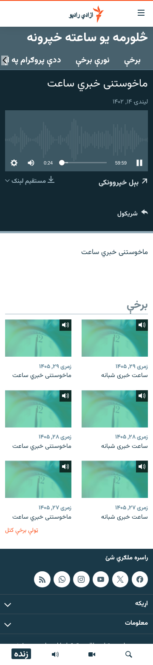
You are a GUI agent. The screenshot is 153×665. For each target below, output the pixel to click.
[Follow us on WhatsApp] (62, 579)
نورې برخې (93, 60)
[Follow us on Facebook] (140, 579)
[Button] (132, 215)
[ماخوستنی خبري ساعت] (38, 338)
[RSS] (42, 579)
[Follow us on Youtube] (101, 579)
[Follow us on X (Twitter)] (120, 579)
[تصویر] (92, 654)
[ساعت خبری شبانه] (115, 338)
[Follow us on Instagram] (81, 579)
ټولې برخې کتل (21, 530)
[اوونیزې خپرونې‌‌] (55, 654)
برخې (132, 60)
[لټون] (129, 654)
